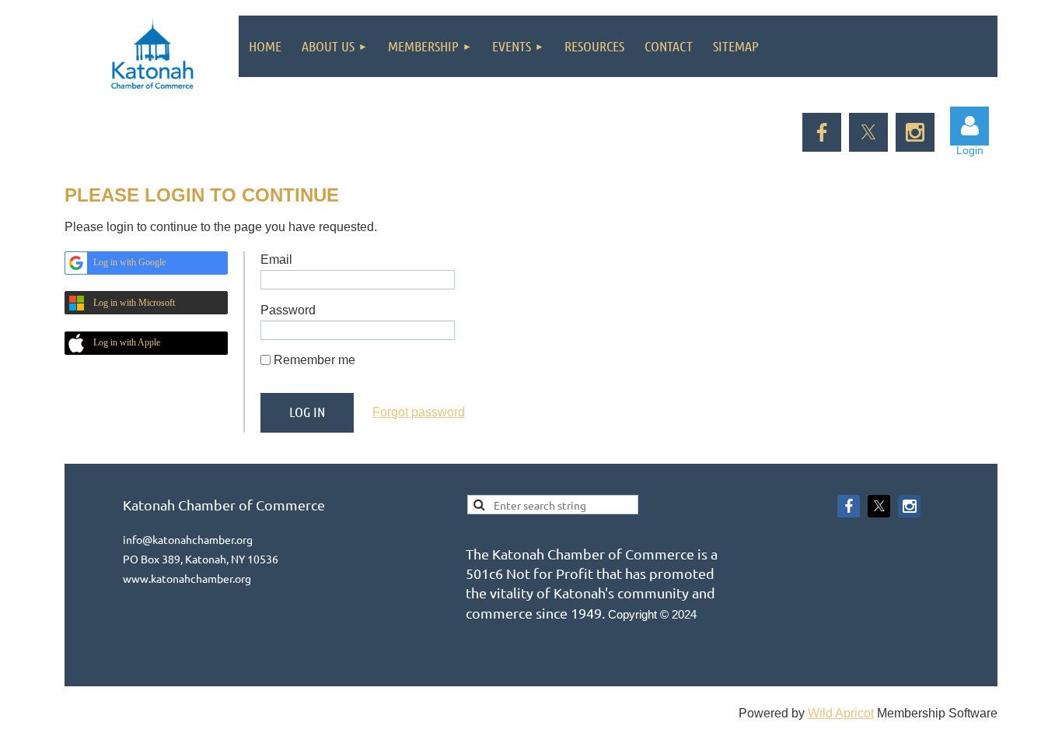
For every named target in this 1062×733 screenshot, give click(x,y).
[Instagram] (915, 132)
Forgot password (418, 412)
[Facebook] (821, 132)
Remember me (314, 359)
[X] (868, 132)
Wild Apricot (841, 713)
